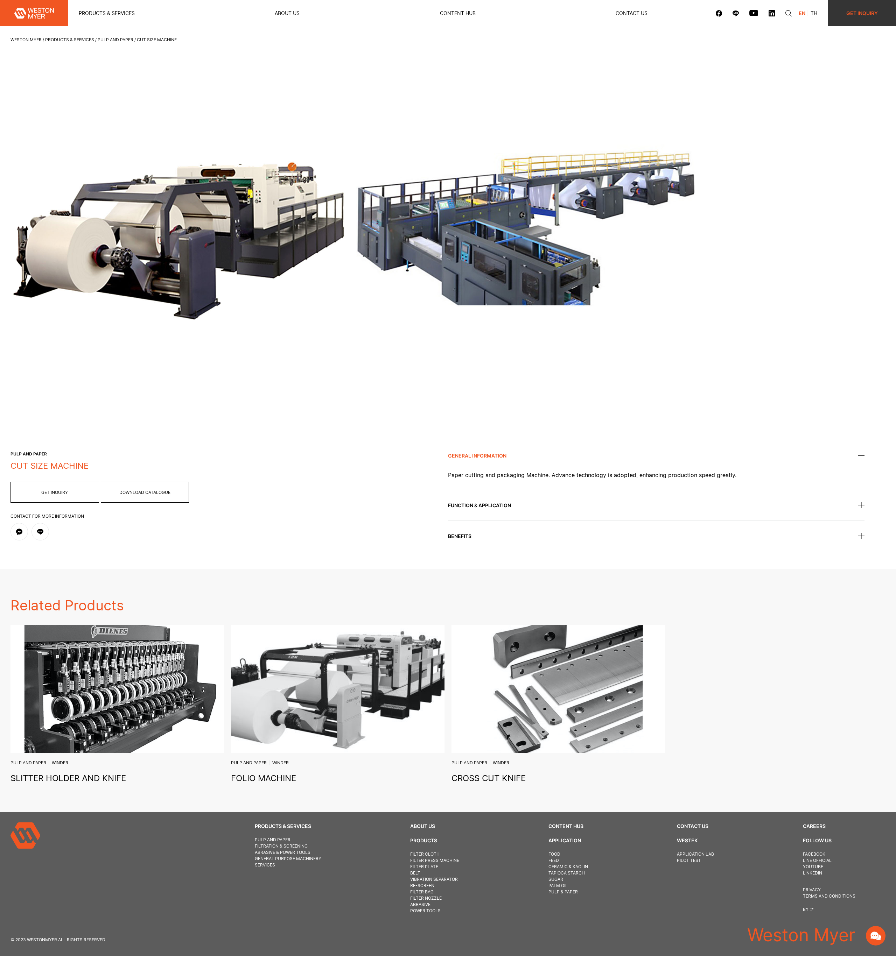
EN (802, 13)
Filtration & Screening (281, 846)
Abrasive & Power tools (282, 852)
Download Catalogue (144, 492)
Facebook (814, 854)
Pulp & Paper (563, 891)
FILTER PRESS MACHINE (434, 860)
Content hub (458, 13)
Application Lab (695, 854)
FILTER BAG (422, 891)
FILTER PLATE (424, 866)
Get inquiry (54, 492)
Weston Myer (26, 39)
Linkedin (812, 873)
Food (554, 854)
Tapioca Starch (566, 873)
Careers (814, 826)
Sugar (555, 879)
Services (265, 865)
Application (564, 840)
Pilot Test (689, 860)
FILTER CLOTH (425, 854)
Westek (687, 840)
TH (814, 13)
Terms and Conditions (829, 896)
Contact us (632, 13)
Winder (60, 762)
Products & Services (107, 13)
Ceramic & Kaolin (568, 866)
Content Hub (565, 826)
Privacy (812, 889)
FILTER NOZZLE (426, 898)
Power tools (425, 910)
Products (423, 840)
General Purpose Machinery (288, 858)
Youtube (813, 866)
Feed (553, 860)
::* (812, 909)
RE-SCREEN (422, 885)
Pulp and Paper (115, 39)
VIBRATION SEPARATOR (434, 879)
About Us (287, 13)
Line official (817, 860)
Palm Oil (558, 885)
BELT (415, 873)
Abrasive (420, 904)
